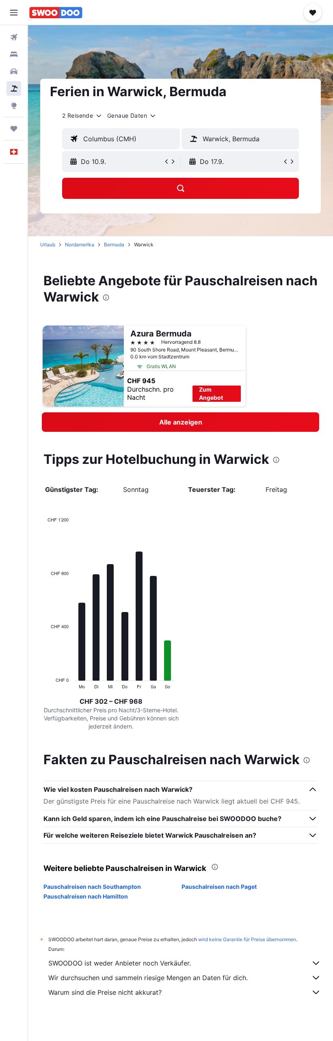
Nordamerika (79, 244)
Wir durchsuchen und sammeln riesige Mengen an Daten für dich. (148, 978)
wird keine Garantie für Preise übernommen (247, 939)
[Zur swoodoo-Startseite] (55, 12)
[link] (180, 422)
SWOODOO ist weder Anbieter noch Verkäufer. (119, 963)
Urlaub (47, 244)
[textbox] (121, 138)
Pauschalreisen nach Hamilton (85, 896)
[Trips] (13, 129)
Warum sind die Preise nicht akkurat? (105, 992)
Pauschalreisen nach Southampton (92, 886)
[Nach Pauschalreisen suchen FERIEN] (13, 88)
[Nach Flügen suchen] (13, 37)
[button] (14, 13)
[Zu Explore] (13, 105)
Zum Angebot (211, 393)
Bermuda (114, 244)
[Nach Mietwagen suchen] (13, 71)
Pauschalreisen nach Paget (219, 886)
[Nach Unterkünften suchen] (13, 54)
